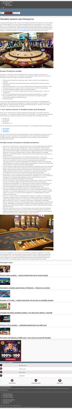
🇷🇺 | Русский (6, 3)
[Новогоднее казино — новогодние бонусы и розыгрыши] (5, 272)
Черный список (60, 383)
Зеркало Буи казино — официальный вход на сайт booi (23, 325)
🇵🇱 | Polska (9, 5)
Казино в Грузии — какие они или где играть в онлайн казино (26, 300)
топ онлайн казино (24, 30)
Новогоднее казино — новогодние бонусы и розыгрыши (24, 275)
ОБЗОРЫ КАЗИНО (7, 394)
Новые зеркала (12, 383)
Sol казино (6, 130)
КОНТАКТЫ (6, 403)
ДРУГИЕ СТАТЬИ (7, 401)
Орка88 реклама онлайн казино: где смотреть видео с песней (26, 312)
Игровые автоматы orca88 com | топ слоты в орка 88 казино (25, 337)
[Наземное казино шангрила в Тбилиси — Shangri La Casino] (5, 284)
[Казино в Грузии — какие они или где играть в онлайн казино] (5, 297)
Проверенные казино (36, 383)
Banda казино (22, 369)
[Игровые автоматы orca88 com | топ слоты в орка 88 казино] (5, 334)
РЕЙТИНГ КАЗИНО (8, 397)
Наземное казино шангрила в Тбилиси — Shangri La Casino (25, 288)
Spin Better (22, 375)
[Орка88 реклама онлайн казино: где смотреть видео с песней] (5, 309)
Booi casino (22, 372)
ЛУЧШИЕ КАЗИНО (8, 2)
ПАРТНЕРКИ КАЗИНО (9, 400)
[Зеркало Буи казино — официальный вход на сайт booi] (5, 322)
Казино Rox (6, 131)
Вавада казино (23, 365)
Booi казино (6, 128)
